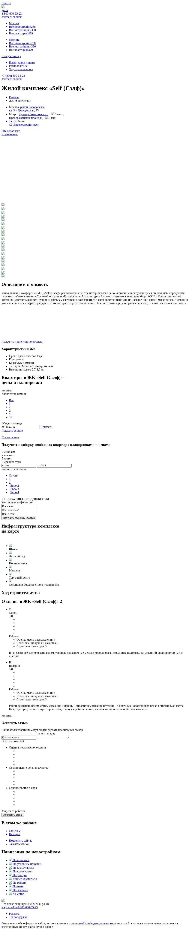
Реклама (14, 913)
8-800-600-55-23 (12, 13)
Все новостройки (22, 26)
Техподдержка (18, 917)
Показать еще (10, 437)
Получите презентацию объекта (22, 341)
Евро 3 (14, 489)
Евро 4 (14, 492)
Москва (14, 23)
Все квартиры (21, 33)
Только (27, 499)
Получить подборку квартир (19, 518)
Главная (14, 97)
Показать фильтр (12, 430)
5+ (10, 417)
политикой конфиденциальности (92, 923)
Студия (13, 475)
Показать (46, 426)
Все (11, 400)
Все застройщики (22, 30)
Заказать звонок (12, 17)
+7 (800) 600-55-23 (13, 75)
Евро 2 (14, 485)
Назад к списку (11, 56)
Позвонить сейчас (20, 840)
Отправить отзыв (12, 814)
